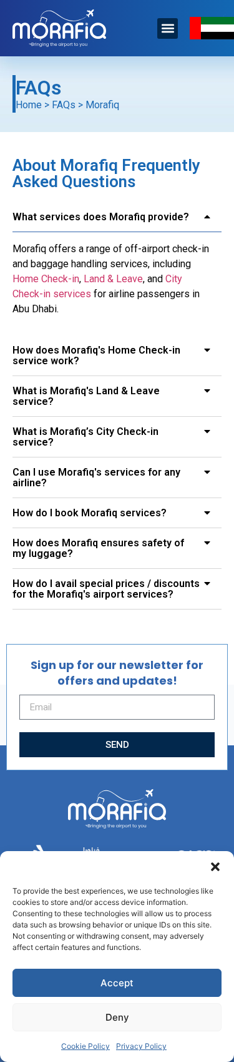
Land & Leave (113, 279)
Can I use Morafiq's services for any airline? (96, 477)
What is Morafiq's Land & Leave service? (86, 396)
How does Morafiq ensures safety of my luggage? (98, 548)
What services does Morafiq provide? (100, 217)
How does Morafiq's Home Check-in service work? (96, 355)
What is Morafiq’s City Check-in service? (85, 437)
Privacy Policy (141, 1046)
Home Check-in (45, 279)
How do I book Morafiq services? (89, 513)
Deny (117, 1017)
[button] (215, 866)
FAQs (64, 105)
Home (29, 105)
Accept (117, 983)
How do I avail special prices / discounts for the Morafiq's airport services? (106, 589)
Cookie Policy (85, 1046)
